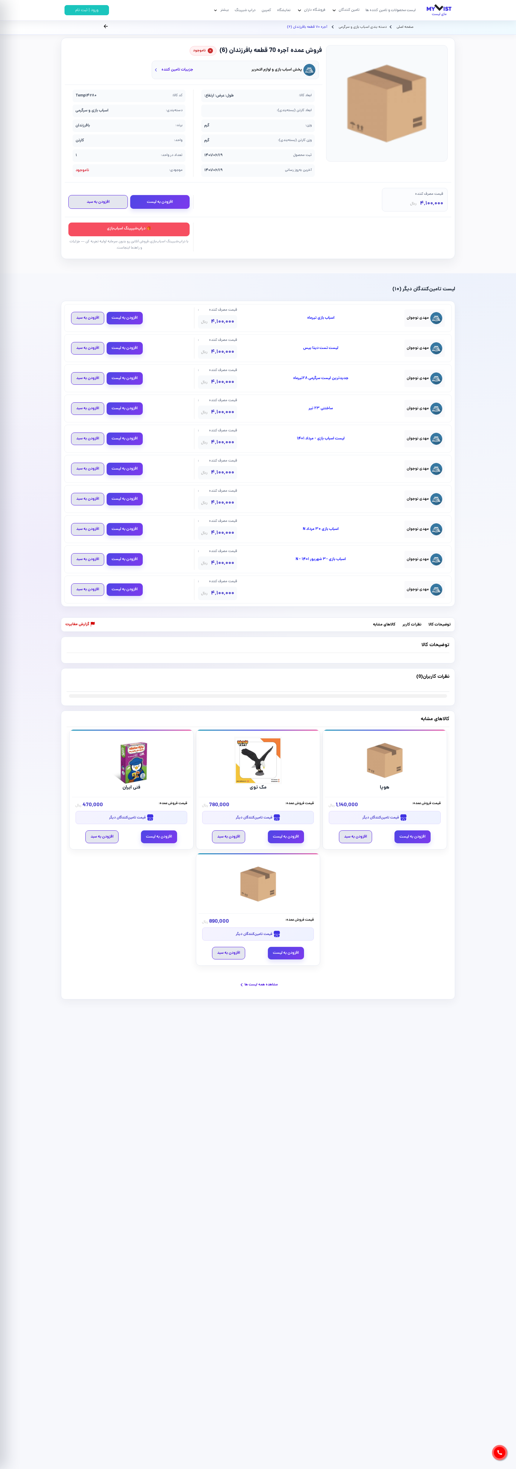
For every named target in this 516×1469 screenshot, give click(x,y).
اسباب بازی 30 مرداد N (321, 529)
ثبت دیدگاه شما (78, 680)
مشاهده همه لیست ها (261, 984)
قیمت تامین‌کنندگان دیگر (381, 818)
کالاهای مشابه (384, 625)
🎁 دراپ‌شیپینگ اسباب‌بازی (129, 229)
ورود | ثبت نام (87, 10)
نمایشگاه (284, 10)
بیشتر (224, 10)
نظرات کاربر (412, 625)
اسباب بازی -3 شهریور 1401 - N (321, 559)
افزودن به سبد (98, 202)
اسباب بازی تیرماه (320, 318)
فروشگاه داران (314, 10)
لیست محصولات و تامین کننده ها (391, 10)
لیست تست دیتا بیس (320, 348)
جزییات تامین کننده (177, 70)
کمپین (266, 10)
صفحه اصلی (405, 27)
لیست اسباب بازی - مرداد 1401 (321, 439)
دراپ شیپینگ (245, 10)
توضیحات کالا (440, 625)
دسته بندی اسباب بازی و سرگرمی (362, 27)
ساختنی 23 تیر (320, 409)
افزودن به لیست (160, 202)
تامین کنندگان (349, 10)
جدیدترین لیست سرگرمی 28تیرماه (320, 378)
